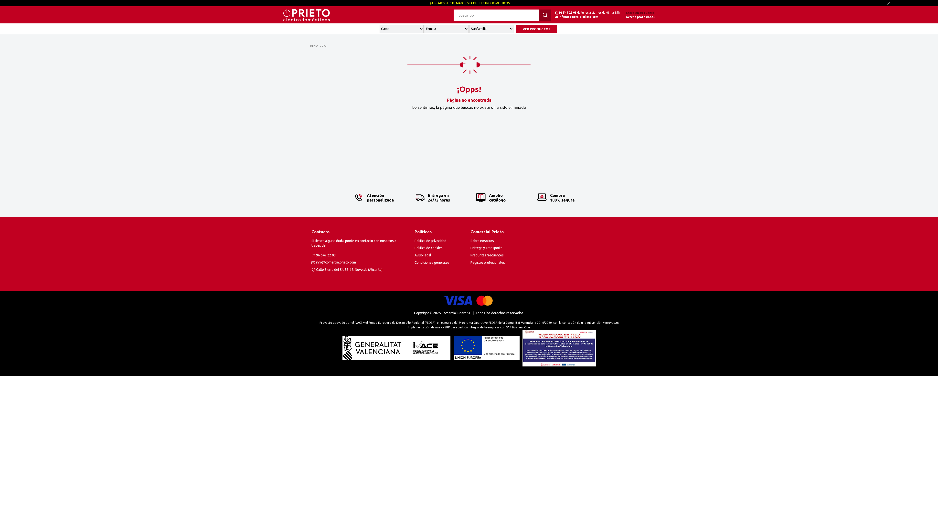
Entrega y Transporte (486, 248)
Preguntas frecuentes (487, 255)
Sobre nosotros (482, 241)
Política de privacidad (430, 241)
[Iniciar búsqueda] (545, 15)
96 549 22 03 (567, 12)
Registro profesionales (487, 262)
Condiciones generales (432, 262)
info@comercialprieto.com (578, 16)
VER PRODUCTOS (536, 29)
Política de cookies (429, 248)
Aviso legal (423, 255)
